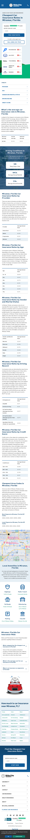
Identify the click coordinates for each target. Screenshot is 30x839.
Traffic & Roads (7, 594)
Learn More (19, 836)
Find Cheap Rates (14, 35)
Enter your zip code (10, 28)
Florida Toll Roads (7, 606)
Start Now (15, 765)
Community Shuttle (22, 594)
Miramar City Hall (22, 621)
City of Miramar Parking (7, 621)
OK (8, 836)
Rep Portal (15, 829)
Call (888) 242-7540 (14, 42)
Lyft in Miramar (22, 608)
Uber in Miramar (22, 606)
